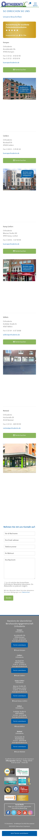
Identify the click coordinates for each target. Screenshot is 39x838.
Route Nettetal (20, 752)
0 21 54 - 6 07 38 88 (19, 715)
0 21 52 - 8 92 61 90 (19, 639)
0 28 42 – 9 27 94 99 (13, 240)
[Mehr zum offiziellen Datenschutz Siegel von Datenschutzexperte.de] (16, 785)
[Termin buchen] (20, 73)
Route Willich (20, 726)
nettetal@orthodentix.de (12, 428)
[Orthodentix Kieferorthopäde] (14, 4)
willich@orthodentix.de (11, 335)
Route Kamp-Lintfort (20, 701)
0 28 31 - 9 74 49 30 (19, 664)
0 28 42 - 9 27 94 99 (19, 690)
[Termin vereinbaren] (19, 648)
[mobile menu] (36, 2)
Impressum (27, 826)
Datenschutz (26, 592)
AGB (13, 826)
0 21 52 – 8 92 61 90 (13, 56)
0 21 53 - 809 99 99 (19, 741)
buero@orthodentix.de (11, 63)
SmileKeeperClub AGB (20, 823)
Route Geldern (20, 675)
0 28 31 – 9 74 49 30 (13, 149)
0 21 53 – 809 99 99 (13, 424)
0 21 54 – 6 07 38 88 (13, 331)
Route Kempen (20, 650)
